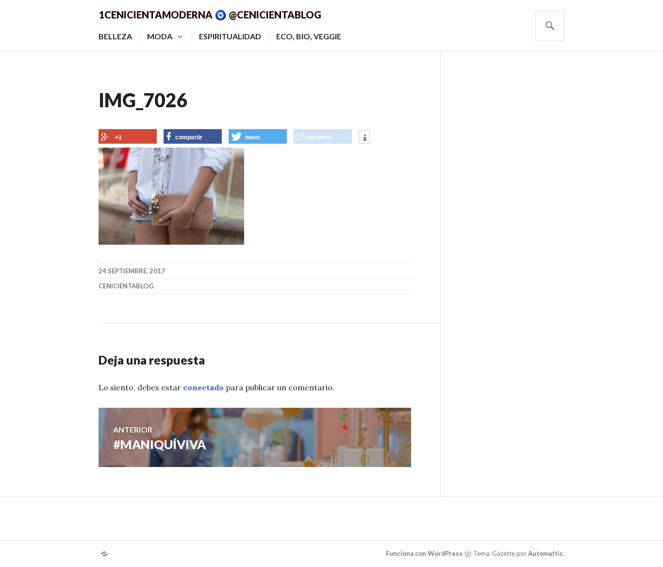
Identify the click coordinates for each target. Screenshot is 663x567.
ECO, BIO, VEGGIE (308, 36)
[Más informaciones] (364, 138)
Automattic (545, 553)
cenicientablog (126, 286)
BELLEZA (115, 36)
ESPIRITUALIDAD (230, 36)
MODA (159, 36)
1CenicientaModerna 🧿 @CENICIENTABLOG (210, 14)
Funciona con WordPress (424, 553)
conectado (203, 387)
